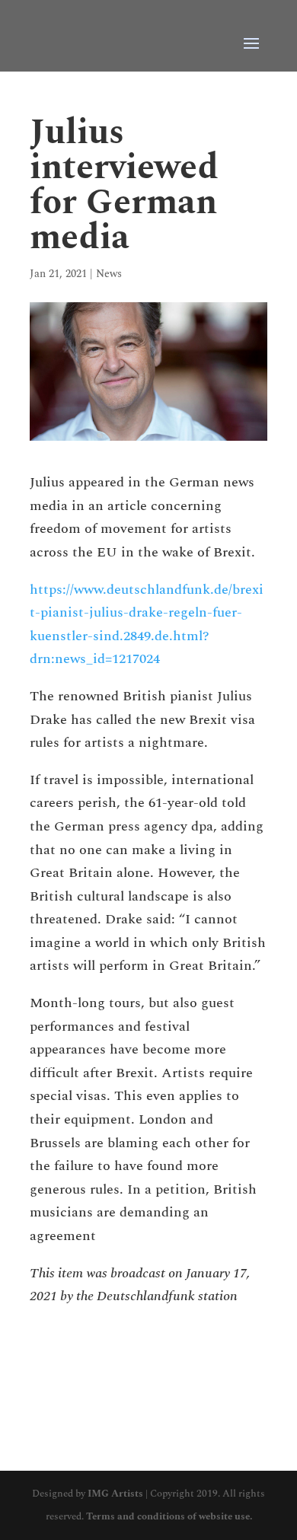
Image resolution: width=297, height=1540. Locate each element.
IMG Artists (115, 1493)
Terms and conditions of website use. (169, 1516)
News (109, 274)
